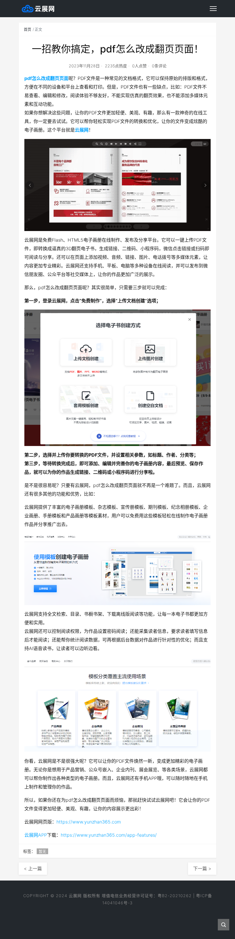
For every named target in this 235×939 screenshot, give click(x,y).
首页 (27, 29)
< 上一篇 (33, 868)
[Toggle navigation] (213, 8)
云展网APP (35, 835)
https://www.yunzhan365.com (88, 822)
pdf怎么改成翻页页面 (46, 78)
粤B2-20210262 (175, 895)
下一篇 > (202, 868)
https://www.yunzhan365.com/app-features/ (109, 835)
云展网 (82, 130)
